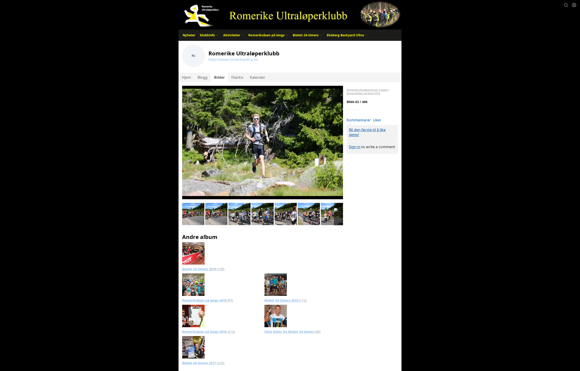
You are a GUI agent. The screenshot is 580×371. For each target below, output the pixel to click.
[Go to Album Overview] (193, 253)
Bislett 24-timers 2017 (203, 363)
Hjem (186, 77)
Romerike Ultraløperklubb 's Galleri (367, 89)
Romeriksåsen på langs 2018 (208, 331)
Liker (377, 120)
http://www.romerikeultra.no (233, 59)
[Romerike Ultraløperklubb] (290, 14)
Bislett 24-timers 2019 (203, 269)
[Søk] (566, 5)
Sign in (354, 146)
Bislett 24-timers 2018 (285, 300)
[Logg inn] (574, 5)
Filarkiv (237, 77)
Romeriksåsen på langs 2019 (207, 300)
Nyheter (189, 35)
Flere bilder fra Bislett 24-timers (292, 331)
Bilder (219, 77)
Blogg (203, 77)
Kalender (257, 77)
